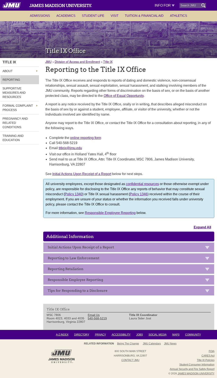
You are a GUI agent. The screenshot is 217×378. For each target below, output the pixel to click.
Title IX (108, 61)
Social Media (158, 334)
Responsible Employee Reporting (110, 213)
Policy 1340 (73, 194)
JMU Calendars (152, 343)
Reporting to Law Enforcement (73, 258)
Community (193, 334)
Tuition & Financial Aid (144, 15)
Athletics (178, 15)
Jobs (139, 334)
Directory (81, 334)
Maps (175, 334)
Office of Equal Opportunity (124, 96)
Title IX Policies (205, 360)
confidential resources (142, 184)
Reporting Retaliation (65, 269)
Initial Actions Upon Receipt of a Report (81, 174)
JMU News (170, 343)
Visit (114, 15)
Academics (65, 15)
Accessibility (121, 334)
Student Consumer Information (196, 364)
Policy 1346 (138, 194)
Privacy (100, 334)
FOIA (211, 351)
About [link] (8, 71)
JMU (48, 61)
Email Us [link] (94, 315)
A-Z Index (62, 334)
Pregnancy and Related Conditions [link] (15, 123)
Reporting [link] (11, 79)
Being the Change (128, 343)
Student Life (93, 15)
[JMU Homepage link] (61, 362)
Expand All (202, 227)
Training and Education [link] (13, 138)
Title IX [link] (9, 62)
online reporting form (85, 138)
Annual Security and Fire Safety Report (192, 369)
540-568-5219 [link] (97, 318)
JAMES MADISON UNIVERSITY (196, 373)
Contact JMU (130, 360)
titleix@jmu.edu (70, 148)
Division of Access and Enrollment (77, 61)
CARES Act (208, 355)
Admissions (40, 15)
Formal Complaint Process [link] (18, 108)
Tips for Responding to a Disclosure (77, 291)
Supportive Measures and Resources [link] (14, 93)
